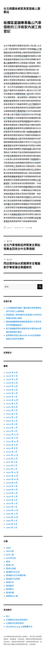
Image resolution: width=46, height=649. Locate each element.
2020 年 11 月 (12, 476)
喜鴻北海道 (11, 568)
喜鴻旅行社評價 (13, 579)
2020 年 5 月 (12, 493)
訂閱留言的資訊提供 (15, 623)
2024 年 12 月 (12, 434)
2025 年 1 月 (11, 431)
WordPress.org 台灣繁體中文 (19, 626)
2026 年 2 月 (12, 393)
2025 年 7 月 (11, 410)
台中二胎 (10, 554)
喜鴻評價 (10, 592)
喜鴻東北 (10, 589)
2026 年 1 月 (11, 396)
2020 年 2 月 (12, 503)
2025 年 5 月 (12, 417)
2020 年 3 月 (11, 500)
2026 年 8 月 (12, 372)
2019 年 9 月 (11, 520)
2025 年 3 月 (11, 424)
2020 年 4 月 (12, 496)
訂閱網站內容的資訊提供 (17, 619)
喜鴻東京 (10, 585)
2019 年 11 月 (12, 513)
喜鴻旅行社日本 (13, 572)
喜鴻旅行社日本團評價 (16, 575)
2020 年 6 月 (12, 489)
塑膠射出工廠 (12, 596)
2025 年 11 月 (12, 400)
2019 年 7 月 (11, 527)
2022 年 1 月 (11, 451)
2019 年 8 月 (11, 524)
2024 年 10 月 (12, 441)
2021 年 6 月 (11, 465)
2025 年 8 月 (12, 407)
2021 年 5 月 (11, 469)
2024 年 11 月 (12, 438)
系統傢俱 (29, 642)
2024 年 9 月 (12, 445)
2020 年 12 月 (12, 472)
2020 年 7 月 (11, 486)
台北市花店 (11, 558)
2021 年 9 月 (11, 462)
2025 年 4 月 (12, 421)
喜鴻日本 (10, 582)
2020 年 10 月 (12, 479)
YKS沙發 (29, 228)
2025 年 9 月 (12, 403)
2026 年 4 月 (12, 386)
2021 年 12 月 (12, 455)
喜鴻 (8, 561)
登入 (8, 616)
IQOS (8, 548)
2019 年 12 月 (12, 510)
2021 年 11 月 (12, 458)
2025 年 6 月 (12, 414)
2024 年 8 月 (12, 448)
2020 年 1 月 (11, 507)
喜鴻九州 (10, 565)
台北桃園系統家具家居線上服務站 (15, 636)
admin (9, 228)
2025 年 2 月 (12, 427)
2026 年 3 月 (12, 390)
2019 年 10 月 (12, 517)
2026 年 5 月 (12, 383)
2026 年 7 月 (12, 376)
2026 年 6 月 (12, 379)
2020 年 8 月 (12, 482)
